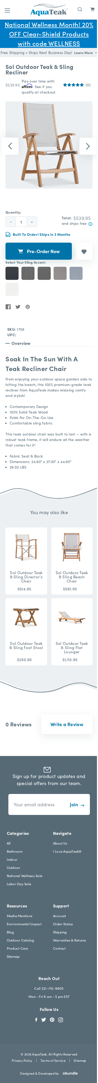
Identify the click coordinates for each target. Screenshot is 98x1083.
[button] (67, 724)
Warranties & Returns (69, 940)
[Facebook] (8, 307)
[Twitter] (18, 307)
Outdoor (13, 867)
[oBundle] (68, 1073)
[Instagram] (60, 1019)
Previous (10, 146)
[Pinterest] (27, 307)
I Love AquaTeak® (67, 851)
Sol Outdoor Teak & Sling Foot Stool (26, 645)
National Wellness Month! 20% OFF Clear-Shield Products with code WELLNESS (49, 33)
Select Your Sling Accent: (25, 262)
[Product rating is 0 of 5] (73, 85)
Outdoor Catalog (20, 940)
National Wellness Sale (25, 875)
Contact (59, 948)
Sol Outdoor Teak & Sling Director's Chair (26, 576)
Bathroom (15, 851)
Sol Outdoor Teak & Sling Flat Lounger (72, 647)
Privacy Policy (22, 1060)
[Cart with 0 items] (92, 9)
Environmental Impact (24, 923)
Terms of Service (53, 1060)
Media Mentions (20, 915)
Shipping (60, 931)
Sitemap (13, 956)
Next (88, 146)
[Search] (80, 8)
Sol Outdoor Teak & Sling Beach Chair (72, 576)
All (9, 843)
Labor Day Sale (19, 883)
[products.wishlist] (84, 251)
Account (59, 915)
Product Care (17, 948)
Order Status (63, 923)
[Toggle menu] (7, 10)
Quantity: (13, 212)
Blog (10, 931)
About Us (60, 843)
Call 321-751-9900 (49, 988)
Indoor (12, 859)
